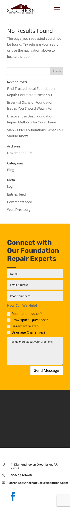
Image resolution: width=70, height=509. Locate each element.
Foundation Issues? (27, 313)
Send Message (46, 370)
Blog (10, 169)
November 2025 (19, 152)
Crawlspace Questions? (30, 320)
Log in (12, 186)
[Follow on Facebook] (13, 496)
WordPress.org (18, 209)
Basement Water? (25, 326)
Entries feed (16, 194)
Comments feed (19, 202)
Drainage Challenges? (28, 332)
